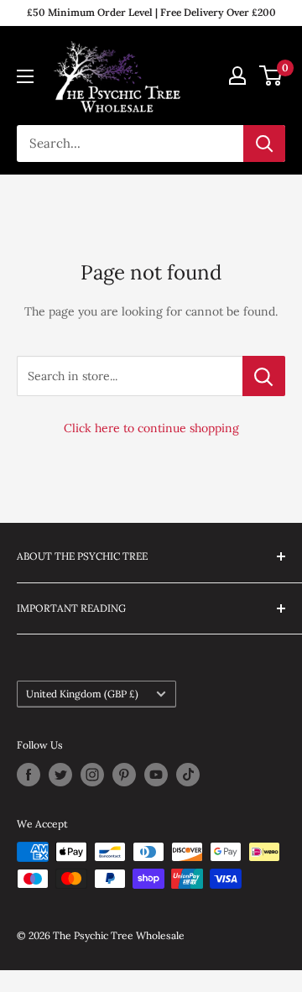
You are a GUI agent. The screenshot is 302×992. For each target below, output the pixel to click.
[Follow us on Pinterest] (124, 774)
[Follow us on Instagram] (92, 774)
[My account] (237, 75)
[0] (271, 75)
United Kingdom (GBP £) (82, 693)
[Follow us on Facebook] (28, 774)
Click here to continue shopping (151, 428)
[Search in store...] (263, 376)
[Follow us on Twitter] (60, 774)
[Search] (264, 143)
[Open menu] (25, 76)
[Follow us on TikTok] (188, 774)
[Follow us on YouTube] (156, 774)
